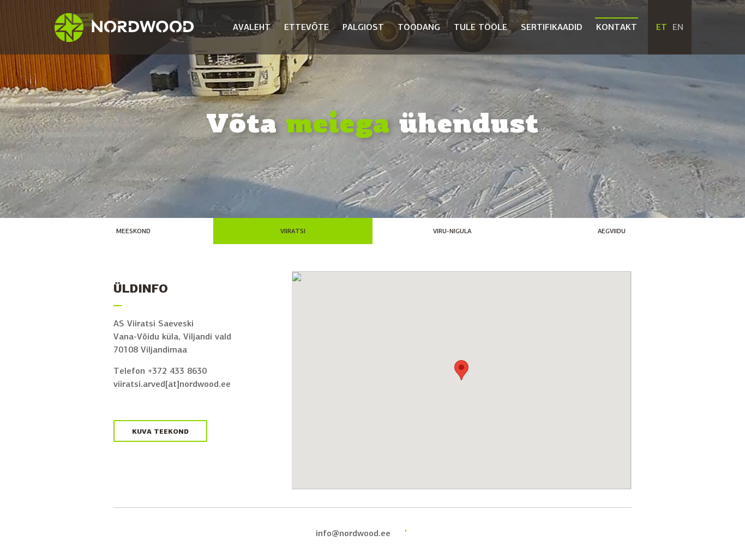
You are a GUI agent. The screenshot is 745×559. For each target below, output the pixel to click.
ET (661, 27)
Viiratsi (292, 231)
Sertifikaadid (551, 27)
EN (677, 27)
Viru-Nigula (452, 231)
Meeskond (133, 231)
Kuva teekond (160, 431)
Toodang (419, 27)
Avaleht (252, 27)
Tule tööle (480, 27)
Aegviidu (612, 231)
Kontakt (616, 27)
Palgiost (363, 27)
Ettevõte (306, 27)
